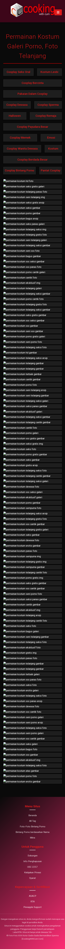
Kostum (53, 148)
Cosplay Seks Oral (18, 72)
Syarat (32, 878)
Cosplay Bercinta (33, 83)
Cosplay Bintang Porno (19, 170)
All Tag (32, 821)
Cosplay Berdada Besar (32, 159)
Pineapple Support (32, 907)
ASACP (32, 896)
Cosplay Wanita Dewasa (22, 148)
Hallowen (15, 115)
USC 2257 (32, 867)
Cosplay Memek (20, 137)
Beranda (32, 815)
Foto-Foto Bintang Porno (32, 826)
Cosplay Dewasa (17, 104)
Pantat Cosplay (50, 170)
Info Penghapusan (32, 861)
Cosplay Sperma (48, 104)
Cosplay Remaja (46, 115)
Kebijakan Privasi (32, 872)
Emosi (51, 137)
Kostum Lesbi (49, 72)
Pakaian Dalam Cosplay (32, 93)
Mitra (32, 837)
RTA (33, 901)
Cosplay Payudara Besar (32, 126)
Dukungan (32, 855)
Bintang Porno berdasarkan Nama (32, 832)
